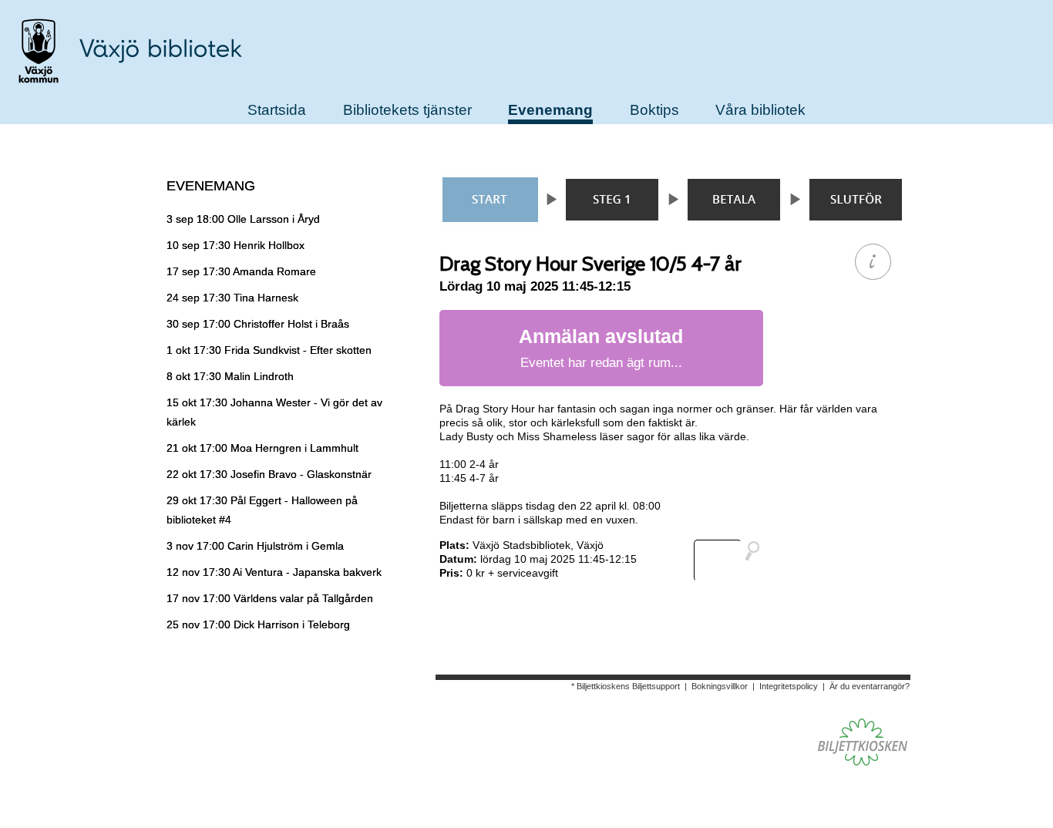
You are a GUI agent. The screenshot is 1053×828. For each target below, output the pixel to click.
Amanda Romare (241, 271)
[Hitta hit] (733, 560)
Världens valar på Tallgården (270, 598)
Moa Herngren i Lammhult (262, 448)
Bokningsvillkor (719, 686)
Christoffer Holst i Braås (258, 324)
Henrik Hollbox (235, 245)
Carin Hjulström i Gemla (255, 546)
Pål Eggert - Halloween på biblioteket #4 (262, 510)
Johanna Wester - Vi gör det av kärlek (274, 412)
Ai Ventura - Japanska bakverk (274, 572)
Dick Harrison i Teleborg (258, 624)
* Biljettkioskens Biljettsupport (625, 686)
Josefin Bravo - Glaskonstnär (269, 474)
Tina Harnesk (232, 297)
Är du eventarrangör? (869, 686)
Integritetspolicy (788, 686)
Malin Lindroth (230, 376)
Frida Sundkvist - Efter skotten (269, 350)
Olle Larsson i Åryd (243, 219)
